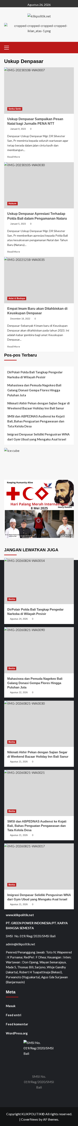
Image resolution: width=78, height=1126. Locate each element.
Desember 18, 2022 (20, 318)
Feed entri (13, 1015)
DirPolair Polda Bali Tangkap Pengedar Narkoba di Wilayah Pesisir (35, 374)
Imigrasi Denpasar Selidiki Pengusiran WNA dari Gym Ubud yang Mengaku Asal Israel (38, 436)
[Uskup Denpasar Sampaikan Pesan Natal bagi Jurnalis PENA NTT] (39, 90)
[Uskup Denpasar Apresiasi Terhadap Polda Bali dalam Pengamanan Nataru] (39, 185)
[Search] (71, 47)
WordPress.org (17, 1033)
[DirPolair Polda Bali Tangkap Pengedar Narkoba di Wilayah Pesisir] (39, 581)
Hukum (12, 203)
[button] (8, 47)
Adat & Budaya (17, 298)
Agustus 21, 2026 (19, 761)
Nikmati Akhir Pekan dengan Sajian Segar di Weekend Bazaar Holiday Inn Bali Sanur (38, 405)
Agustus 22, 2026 (19, 692)
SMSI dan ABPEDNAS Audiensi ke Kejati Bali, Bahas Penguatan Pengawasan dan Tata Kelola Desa (36, 421)
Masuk (10, 1006)
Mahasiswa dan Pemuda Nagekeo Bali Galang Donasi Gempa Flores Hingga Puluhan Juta (34, 390)
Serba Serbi (15, 109)
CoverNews (29, 1119)
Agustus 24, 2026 (19, 619)
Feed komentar (17, 1024)
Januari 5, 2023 (18, 224)
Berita (12, 599)
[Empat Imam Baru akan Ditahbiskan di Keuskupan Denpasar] (39, 280)
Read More (13, 156)
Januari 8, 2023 (18, 129)
